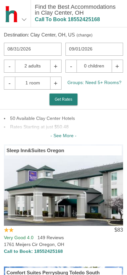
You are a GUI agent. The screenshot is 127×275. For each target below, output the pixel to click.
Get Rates (63, 99)
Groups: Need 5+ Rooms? (94, 82)
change (84, 35)
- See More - (63, 135)
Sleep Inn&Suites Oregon (35, 150)
